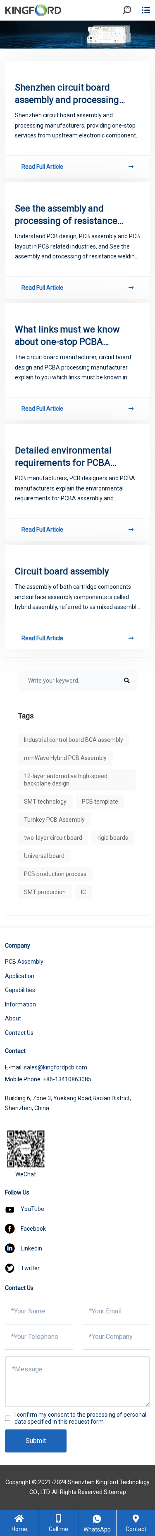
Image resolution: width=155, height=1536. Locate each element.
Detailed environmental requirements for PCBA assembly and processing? (69, 457)
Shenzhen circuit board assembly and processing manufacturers (67, 94)
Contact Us (19, 1032)
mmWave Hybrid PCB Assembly (65, 758)
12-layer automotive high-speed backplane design (65, 780)
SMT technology (45, 801)
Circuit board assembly (62, 571)
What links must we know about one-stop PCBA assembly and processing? (69, 336)
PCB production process (55, 874)
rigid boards (113, 837)
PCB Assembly (24, 961)
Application (19, 976)
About (13, 1018)
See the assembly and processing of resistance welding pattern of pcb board (66, 215)
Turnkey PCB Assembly (54, 819)
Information (20, 1004)
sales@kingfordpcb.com (55, 1067)
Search (134, 33)
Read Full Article (42, 166)
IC (83, 892)
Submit (36, 1441)
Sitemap (115, 1492)
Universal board (44, 856)
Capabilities (20, 990)
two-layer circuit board (53, 837)
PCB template (100, 801)
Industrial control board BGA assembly (73, 740)
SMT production (45, 892)
